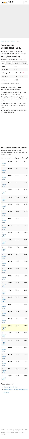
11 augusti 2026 (4, 235)
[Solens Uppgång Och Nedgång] (8, 2)
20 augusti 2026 (4, 299)
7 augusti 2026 (4, 206)
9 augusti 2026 (4, 220)
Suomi (8, 432)
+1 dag (9, 63)
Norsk (12, 432)
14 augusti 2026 (4, 256)
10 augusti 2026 (4, 227)
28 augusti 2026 (4, 356)
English (21, 432)
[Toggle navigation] (26, 2)
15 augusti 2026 (4, 263)
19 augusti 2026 (4, 292)
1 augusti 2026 (4, 163)
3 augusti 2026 (4, 177)
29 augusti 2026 (4, 363)
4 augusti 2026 (4, 184)
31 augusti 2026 (4, 378)
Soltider (7, 41)
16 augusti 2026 (4, 270)
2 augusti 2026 (4, 170)
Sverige (13, 41)
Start (2, 41)
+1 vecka (15, 63)
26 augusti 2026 (4, 342)
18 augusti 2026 (4, 285)
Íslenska (3, 434)
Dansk (16, 432)
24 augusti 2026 (4, 328)
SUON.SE (3, 429)
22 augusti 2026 (4, 313)
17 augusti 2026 (4, 277)
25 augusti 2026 (4, 335)
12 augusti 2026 (4, 242)
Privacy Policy (10, 429)
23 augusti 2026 (4, 320)
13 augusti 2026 (4, 249)
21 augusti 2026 (4, 306)
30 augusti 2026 (4, 370)
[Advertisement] (14, 20)
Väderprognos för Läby (11, 387)
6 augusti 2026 (4, 199)
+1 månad (23, 63)
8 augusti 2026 (4, 213)
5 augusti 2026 (4, 192)
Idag (3, 63)
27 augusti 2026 (4, 349)
